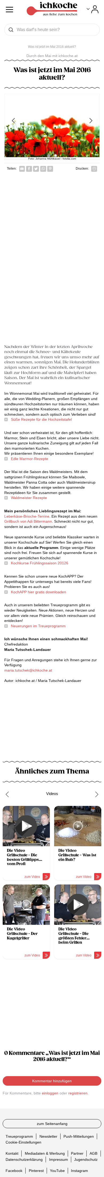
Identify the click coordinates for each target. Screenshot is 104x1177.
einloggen (50, 1093)
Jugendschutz (86, 1159)
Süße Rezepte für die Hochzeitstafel (41, 419)
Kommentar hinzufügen (52, 1081)
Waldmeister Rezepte (29, 498)
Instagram (79, 1171)
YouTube (57, 1171)
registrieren (77, 1093)
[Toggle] (93, 9)
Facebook (14, 1171)
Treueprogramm (19, 1136)
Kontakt (12, 1153)
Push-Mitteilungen (78, 1136)
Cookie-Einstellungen (23, 1142)
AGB (93, 1153)
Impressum (58, 1159)
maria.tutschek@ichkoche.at (28, 670)
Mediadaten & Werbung (45, 1153)
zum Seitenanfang (52, 1124)
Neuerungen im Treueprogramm (38, 626)
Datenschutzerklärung (24, 1159)
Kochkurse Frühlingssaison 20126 (39, 563)
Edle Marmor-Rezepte (29, 459)
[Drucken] (94, 169)
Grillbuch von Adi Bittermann (28, 521)
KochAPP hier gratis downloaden (38, 592)
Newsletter (48, 1136)
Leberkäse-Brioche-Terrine (26, 516)
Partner (77, 1153)
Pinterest (36, 1171)
